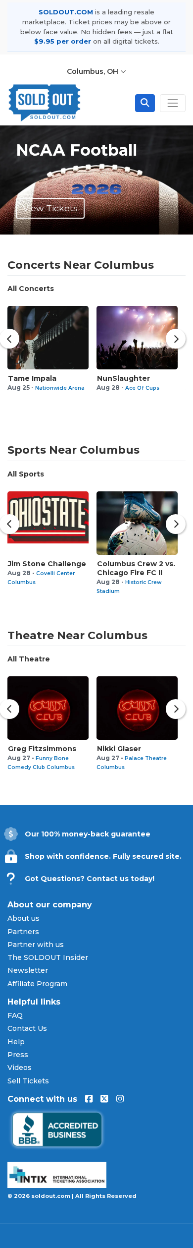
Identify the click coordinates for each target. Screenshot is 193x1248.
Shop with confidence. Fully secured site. (103, 856)
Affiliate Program (37, 983)
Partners (23, 931)
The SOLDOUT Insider (47, 957)
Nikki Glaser (119, 748)
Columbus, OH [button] (93, 71)
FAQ (15, 1015)
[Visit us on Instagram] (120, 1099)
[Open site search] (145, 103)
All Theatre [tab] (28, 658)
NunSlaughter (123, 378)
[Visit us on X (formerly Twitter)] (104, 1099)
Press (17, 1054)
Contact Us (27, 1028)
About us (23, 918)
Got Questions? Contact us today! (89, 878)
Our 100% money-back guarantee (87, 834)
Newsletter (27, 970)
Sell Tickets (28, 1080)
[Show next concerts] (176, 339)
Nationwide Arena (60, 388)
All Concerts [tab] (30, 288)
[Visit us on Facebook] (89, 1099)
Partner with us (35, 944)
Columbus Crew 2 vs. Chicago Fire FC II (136, 568)
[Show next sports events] (176, 524)
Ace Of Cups (142, 388)
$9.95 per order (62, 41)
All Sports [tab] (25, 474)
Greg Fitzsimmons (42, 748)
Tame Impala (32, 378)
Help (16, 1041)
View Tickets (50, 208)
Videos (19, 1067)
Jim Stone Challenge (47, 563)
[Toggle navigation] (173, 103)
